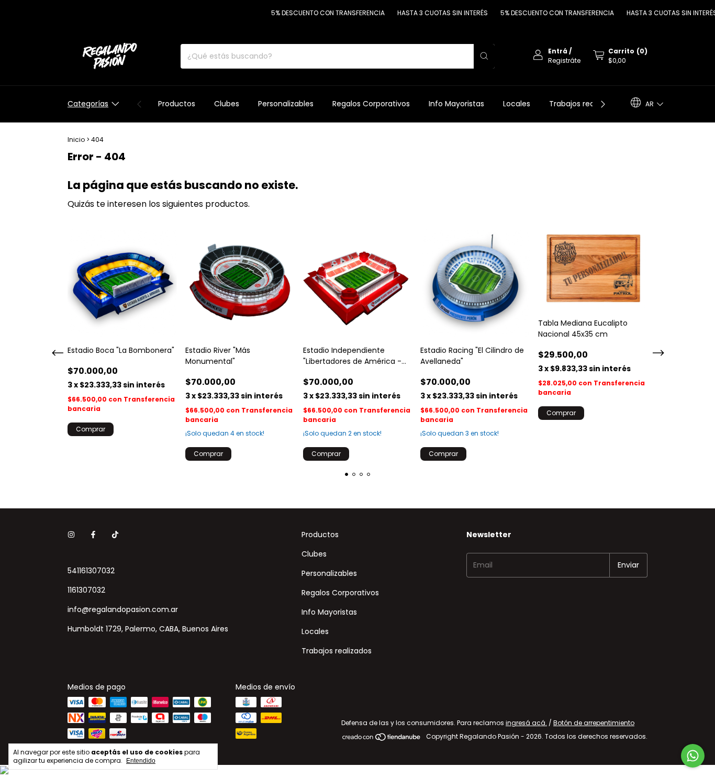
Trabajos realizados (584, 103)
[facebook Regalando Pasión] (93, 534)
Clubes (226, 103)
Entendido (140, 760)
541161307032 (91, 570)
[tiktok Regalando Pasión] (115, 534)
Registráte (564, 60)
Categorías (88, 103)
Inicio (76, 139)
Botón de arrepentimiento (593, 722)
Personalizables (286, 103)
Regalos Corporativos (371, 103)
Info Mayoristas (456, 103)
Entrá (557, 51)
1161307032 (86, 590)
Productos (176, 103)
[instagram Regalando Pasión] (71, 534)
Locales (516, 103)
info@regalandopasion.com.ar (123, 609)
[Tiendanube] (381, 739)
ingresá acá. (526, 722)
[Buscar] (484, 56)
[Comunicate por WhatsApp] (693, 756)
